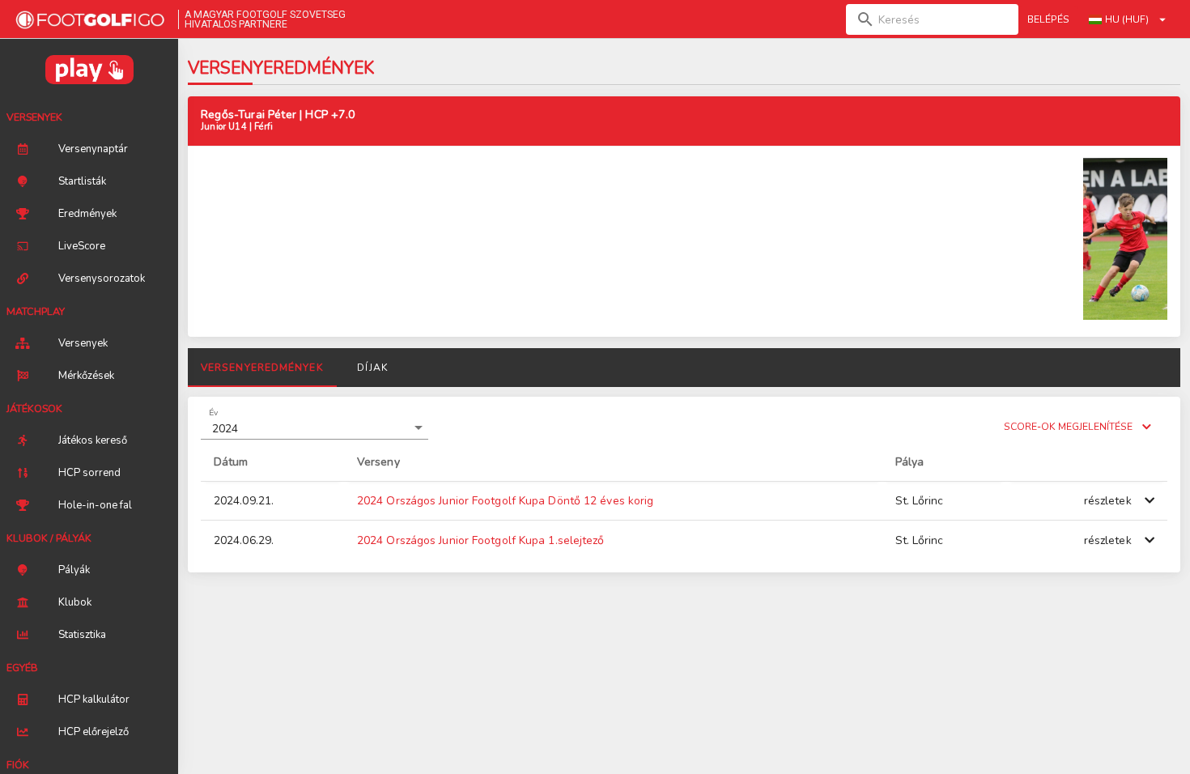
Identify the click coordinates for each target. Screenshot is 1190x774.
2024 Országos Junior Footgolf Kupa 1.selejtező (481, 540)
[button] (314, 428)
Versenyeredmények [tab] (262, 367)
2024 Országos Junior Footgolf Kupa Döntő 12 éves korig (505, 500)
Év (213, 412)
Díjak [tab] (372, 367)
